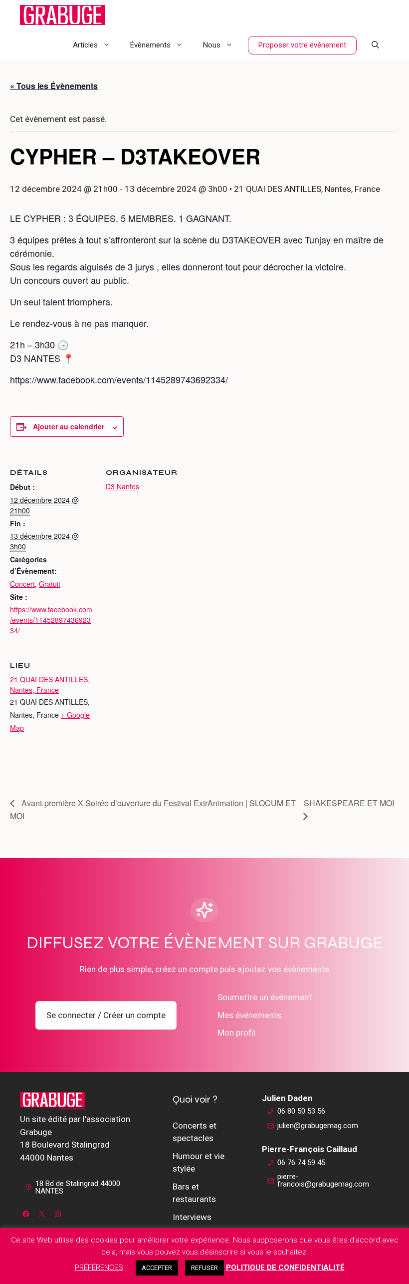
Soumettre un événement (264, 997)
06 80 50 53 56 (301, 1111)
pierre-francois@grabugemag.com (323, 1180)
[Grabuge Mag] (62, 15)
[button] (375, 45)
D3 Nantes (122, 486)
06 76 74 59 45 (301, 1162)
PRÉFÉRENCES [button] (99, 1267)
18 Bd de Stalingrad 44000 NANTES (77, 1187)
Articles (85, 44)
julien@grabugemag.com (317, 1125)
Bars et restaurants (194, 1193)
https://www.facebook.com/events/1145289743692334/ (51, 619)
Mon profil (236, 1033)
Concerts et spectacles (194, 1132)
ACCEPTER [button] (157, 1268)
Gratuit (49, 584)
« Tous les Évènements (54, 85)
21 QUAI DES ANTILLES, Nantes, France (50, 684)
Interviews (192, 1217)
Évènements (150, 44)
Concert (22, 584)
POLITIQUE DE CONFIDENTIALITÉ (285, 1267)
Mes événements (249, 1015)
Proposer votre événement (302, 44)
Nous (211, 44)
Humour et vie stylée (198, 1162)
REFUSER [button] (204, 1268)
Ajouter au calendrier (68, 426)
